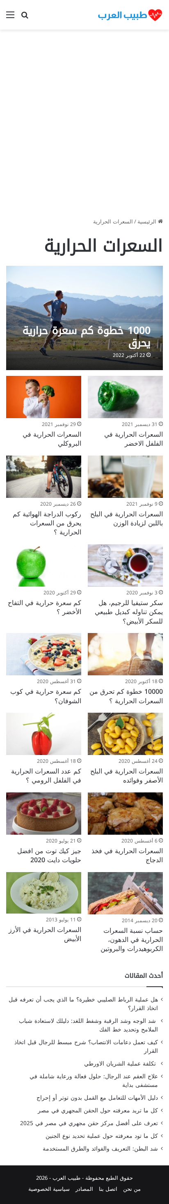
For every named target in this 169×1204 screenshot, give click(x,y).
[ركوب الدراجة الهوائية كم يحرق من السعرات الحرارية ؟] (43, 477)
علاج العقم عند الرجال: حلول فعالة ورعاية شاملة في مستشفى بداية (94, 1080)
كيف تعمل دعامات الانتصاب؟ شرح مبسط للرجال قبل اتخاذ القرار (86, 1046)
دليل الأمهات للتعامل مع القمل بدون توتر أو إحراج (97, 1098)
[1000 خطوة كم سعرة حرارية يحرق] (84, 318)
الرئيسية (147, 221)
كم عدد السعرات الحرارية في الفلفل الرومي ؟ (46, 776)
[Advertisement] (84, 126)
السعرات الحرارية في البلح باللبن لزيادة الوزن (126, 518)
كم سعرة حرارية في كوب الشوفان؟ (45, 696)
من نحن (132, 1189)
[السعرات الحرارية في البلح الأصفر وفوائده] (125, 734)
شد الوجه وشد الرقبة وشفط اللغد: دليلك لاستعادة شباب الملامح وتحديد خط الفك (88, 1025)
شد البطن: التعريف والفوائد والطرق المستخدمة (100, 1149)
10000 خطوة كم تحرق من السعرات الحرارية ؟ (126, 696)
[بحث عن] (25, 18)
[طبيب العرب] (130, 15)
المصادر (84, 1189)
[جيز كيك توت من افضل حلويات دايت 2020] (43, 813)
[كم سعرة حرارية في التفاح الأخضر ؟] (43, 565)
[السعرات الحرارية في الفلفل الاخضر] (125, 397)
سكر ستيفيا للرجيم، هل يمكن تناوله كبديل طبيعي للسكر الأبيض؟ (129, 612)
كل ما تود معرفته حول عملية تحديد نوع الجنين (102, 1136)
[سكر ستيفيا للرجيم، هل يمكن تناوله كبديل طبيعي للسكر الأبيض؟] (125, 565)
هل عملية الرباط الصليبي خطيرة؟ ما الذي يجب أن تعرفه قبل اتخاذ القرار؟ (83, 1004)
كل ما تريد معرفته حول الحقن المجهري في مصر (98, 1110)
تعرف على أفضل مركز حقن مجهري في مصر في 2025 (89, 1123)
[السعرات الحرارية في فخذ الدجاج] (125, 813)
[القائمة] (10, 18)
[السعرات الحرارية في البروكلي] (43, 397)
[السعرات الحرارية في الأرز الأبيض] (43, 893)
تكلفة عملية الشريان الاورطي (121, 1064)
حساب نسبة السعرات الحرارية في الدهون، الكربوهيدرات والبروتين (131, 939)
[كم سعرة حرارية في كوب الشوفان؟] (43, 654)
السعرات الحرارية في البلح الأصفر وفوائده (126, 776)
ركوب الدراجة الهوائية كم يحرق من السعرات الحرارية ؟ (47, 523)
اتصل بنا (108, 1189)
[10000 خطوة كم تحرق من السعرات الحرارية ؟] (125, 654)
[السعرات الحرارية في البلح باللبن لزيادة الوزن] (125, 477)
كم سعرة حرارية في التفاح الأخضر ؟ (44, 607)
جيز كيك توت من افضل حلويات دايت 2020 (49, 855)
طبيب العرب (66, 1178)
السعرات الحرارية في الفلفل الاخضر (133, 439)
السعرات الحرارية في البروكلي (52, 439)
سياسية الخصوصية (49, 1189)
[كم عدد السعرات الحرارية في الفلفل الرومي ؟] (43, 734)
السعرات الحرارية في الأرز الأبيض (45, 934)
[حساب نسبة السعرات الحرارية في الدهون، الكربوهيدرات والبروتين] (125, 893)
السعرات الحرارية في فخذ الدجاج (127, 855)
